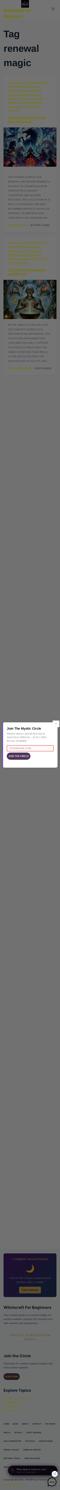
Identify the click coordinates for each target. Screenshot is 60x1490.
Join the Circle (18, 756)
